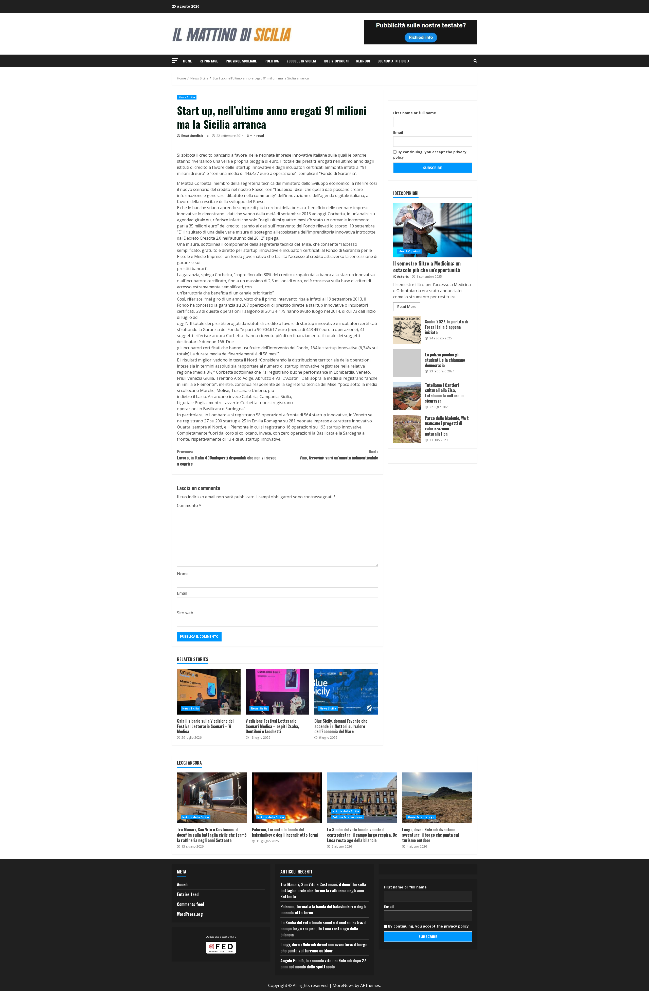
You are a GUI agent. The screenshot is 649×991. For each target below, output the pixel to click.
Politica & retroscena (347, 817)
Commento (189, 505)
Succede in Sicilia (301, 60)
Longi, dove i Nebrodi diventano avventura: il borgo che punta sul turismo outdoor (437, 797)
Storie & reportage (420, 817)
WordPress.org (190, 914)
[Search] (475, 61)
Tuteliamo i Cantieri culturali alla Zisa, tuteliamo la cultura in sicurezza (407, 396)
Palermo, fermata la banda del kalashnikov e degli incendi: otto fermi (287, 797)
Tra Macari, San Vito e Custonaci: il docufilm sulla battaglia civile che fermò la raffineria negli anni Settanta (212, 797)
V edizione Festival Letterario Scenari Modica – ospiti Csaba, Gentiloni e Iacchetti (277, 692)
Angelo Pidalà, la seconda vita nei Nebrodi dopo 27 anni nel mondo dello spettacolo (323, 963)
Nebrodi (363, 60)
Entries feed (188, 894)
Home (187, 60)
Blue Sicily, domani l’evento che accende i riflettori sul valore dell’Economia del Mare (346, 692)
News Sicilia (186, 97)
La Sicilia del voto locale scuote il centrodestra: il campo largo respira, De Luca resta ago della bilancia (362, 797)
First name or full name (414, 112)
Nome (183, 573)
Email (182, 593)
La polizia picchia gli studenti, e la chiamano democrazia (407, 363)
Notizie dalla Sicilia (195, 817)
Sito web (185, 613)
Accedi (182, 884)
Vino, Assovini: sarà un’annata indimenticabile (339, 455)
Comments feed (190, 904)
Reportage (209, 60)
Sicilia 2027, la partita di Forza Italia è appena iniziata (407, 330)
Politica (271, 60)
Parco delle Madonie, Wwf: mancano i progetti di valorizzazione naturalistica (407, 429)
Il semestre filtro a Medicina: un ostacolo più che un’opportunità (432, 230)
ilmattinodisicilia (195, 136)
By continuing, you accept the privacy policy (429, 155)
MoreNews (343, 985)
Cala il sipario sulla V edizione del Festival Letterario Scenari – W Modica (209, 692)
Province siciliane (241, 60)
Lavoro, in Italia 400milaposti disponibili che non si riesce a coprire (226, 458)
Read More (406, 306)
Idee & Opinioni (336, 60)
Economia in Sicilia (393, 60)
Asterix (403, 276)
